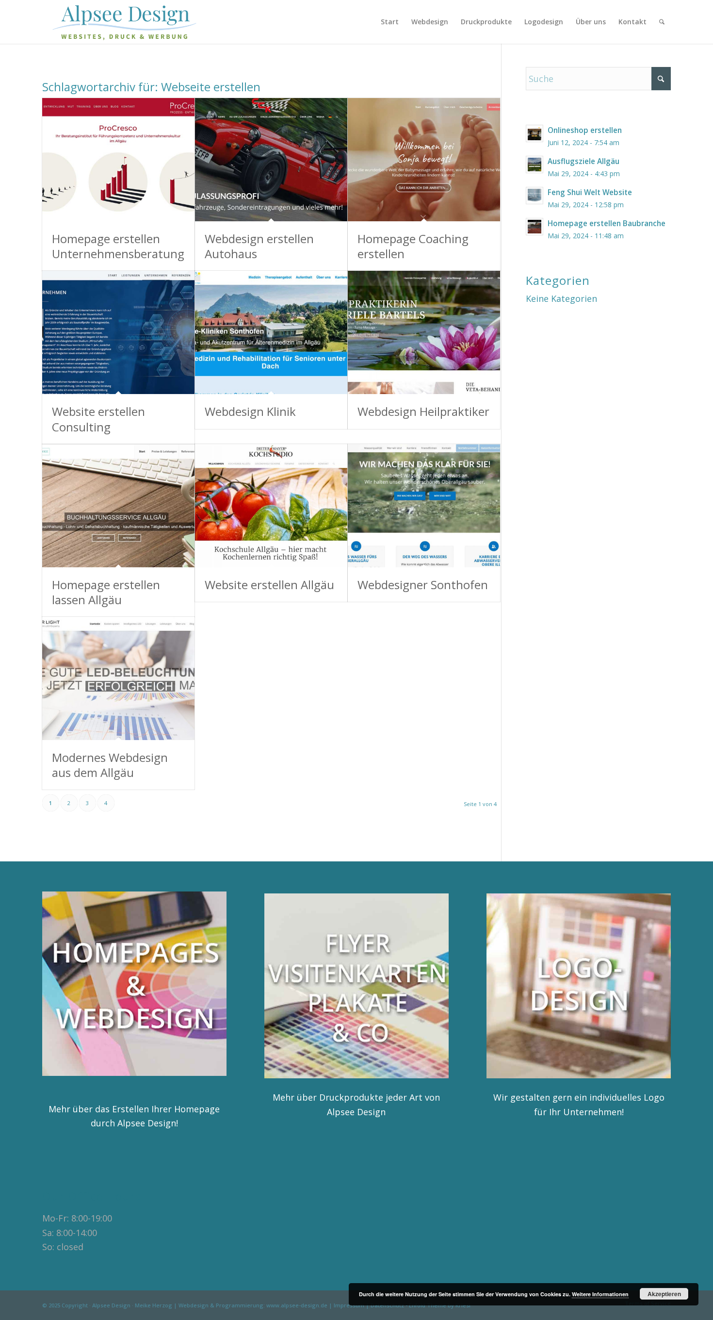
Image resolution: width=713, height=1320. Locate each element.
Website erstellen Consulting (98, 418)
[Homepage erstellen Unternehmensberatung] (118, 159)
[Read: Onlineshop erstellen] (534, 133)
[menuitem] (389, 22)
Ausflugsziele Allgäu (583, 161)
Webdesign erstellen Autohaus (259, 246)
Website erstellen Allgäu (269, 585)
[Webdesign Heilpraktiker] (424, 332)
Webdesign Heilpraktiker (423, 411)
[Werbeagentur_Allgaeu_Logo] (130, 22)
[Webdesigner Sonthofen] (424, 505)
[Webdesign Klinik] (271, 332)
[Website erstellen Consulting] (118, 332)
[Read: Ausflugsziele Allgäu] (534, 164)
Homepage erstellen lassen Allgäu (106, 592)
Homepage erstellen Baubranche (606, 223)
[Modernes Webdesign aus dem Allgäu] (118, 678)
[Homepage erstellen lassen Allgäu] (118, 505)
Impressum (349, 1305)
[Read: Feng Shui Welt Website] (534, 195)
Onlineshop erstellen (585, 130)
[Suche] (662, 22)
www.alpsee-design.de (296, 1305)
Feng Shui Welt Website (590, 192)
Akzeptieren (664, 1293)
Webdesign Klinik (250, 411)
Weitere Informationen (600, 1294)
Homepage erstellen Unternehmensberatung (118, 246)
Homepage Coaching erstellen (413, 246)
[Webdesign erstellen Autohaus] (271, 159)
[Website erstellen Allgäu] (271, 505)
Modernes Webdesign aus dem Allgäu (110, 764)
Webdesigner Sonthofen (422, 585)
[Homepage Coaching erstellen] (424, 159)
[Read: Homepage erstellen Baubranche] (534, 226)
